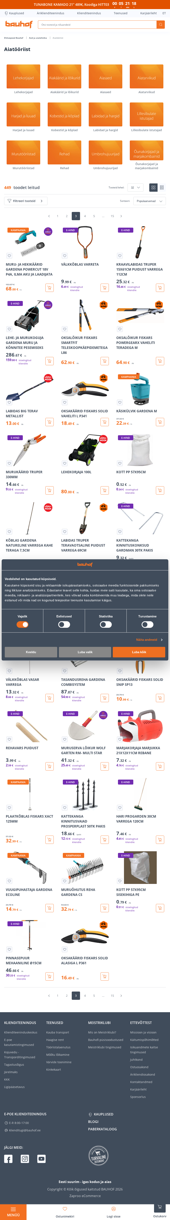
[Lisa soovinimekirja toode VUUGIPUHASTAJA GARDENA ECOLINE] (9, 881)
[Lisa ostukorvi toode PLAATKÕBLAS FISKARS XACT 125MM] (49, 840)
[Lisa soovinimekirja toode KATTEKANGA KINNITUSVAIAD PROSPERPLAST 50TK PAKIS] (65, 808)
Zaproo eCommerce (85, 1196)
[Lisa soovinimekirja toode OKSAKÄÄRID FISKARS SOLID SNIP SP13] (120, 671)
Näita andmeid (146, 639)
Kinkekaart (53, 1069)
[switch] (64, 624)
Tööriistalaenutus (58, 1047)
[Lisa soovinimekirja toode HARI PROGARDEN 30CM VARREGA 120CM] (120, 808)
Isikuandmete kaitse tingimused (144, 1049)
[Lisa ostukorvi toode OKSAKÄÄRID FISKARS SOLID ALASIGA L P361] (105, 976)
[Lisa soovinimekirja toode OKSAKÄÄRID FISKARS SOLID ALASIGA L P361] (65, 949)
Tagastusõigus (14, 1065)
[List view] (162, 187)
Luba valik (85, 652)
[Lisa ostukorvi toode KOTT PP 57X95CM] (160, 490)
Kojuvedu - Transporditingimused (19, 1054)
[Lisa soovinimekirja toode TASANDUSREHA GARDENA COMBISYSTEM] (65, 671)
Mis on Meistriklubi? (102, 1032)
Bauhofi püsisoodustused (105, 1040)
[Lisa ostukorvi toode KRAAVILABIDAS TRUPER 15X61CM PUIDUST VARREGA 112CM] (160, 288)
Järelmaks (11, 1072)
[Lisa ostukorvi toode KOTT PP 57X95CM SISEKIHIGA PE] (160, 908)
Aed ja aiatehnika (38, 37)
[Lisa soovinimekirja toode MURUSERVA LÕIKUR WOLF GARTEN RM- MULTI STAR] (65, 739)
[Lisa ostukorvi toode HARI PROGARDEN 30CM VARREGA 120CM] (160, 840)
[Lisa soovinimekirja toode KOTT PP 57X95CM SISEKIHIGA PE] (120, 881)
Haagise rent (55, 1040)
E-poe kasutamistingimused (19, 1042)
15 (112, 216)
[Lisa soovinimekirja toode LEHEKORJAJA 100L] (65, 463)
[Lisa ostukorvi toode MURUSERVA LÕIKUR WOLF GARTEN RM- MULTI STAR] (105, 766)
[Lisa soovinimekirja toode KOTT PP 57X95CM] (120, 463)
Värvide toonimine (59, 1062)
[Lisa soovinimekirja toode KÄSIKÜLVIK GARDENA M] (120, 402)
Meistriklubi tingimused (104, 1047)
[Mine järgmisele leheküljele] (121, 216)
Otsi (161, 24)
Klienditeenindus (89, 13)
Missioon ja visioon (143, 1032)
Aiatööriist (58, 37)
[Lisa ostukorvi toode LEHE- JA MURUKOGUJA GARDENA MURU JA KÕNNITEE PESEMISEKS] (49, 361)
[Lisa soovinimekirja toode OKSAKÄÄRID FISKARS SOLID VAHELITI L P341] (65, 402)
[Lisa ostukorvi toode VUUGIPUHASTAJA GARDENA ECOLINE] (49, 908)
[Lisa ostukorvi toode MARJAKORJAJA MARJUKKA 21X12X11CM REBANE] (160, 766)
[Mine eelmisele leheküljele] (49, 216)
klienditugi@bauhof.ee (25, 1130)
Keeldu (31, 652)
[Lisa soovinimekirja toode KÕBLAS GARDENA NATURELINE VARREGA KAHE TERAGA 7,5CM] (9, 532)
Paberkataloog (102, 1129)
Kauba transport (57, 1032)
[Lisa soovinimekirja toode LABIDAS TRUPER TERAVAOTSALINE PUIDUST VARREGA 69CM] (65, 532)
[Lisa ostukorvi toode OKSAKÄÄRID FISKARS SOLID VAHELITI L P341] (105, 422)
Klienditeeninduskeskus (20, 1032)
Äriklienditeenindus (50, 13)
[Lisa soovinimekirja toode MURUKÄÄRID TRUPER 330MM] (9, 463)
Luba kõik (139, 652)
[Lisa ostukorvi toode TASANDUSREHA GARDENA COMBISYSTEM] (105, 698)
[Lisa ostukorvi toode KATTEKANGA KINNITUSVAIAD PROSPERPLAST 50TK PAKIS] (105, 840)
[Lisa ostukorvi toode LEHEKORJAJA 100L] (105, 490)
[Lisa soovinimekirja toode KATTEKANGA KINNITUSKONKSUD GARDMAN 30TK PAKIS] (120, 532)
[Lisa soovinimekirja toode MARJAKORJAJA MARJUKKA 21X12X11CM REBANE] (120, 739)
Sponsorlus (138, 1097)
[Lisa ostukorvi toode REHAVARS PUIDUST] (49, 766)
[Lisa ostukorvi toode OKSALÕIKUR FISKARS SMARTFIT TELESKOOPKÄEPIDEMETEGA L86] (105, 361)
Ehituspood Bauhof (14, 37)
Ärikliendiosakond (142, 1074)
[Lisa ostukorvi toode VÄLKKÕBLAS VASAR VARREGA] (49, 698)
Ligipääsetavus (14, 1087)
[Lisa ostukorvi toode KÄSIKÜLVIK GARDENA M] (160, 422)
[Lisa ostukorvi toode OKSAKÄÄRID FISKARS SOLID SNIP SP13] (160, 698)
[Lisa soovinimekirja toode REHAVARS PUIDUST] (9, 739)
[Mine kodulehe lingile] (19, 24)
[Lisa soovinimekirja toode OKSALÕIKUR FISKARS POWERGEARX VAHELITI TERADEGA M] (120, 329)
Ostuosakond (139, 1067)
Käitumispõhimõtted (144, 1040)
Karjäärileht (148, 13)
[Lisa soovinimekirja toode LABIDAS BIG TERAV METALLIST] (9, 402)
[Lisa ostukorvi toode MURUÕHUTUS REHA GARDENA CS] (105, 908)
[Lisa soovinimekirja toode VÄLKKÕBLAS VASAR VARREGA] (9, 671)
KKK (7, 1079)
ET (164, 13)
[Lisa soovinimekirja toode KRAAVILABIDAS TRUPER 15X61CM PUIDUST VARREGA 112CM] (120, 256)
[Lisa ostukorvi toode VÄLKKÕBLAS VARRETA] (105, 288)
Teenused (121, 13)
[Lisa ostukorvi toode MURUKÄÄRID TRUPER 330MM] (49, 490)
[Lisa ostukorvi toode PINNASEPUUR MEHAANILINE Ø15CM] (49, 976)
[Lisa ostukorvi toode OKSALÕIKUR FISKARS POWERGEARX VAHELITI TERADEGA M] (160, 361)
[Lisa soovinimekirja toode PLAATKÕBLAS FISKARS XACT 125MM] (9, 808)
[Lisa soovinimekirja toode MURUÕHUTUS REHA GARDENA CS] (65, 881)
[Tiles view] (153, 187)
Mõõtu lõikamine (57, 1055)
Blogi (93, 1121)
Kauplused (16, 13)
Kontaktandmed (141, 1082)
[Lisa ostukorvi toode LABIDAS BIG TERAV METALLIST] (49, 422)
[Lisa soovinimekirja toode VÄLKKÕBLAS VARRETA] (65, 256)
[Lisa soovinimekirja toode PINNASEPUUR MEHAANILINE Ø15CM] (9, 949)
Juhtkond (136, 1060)
